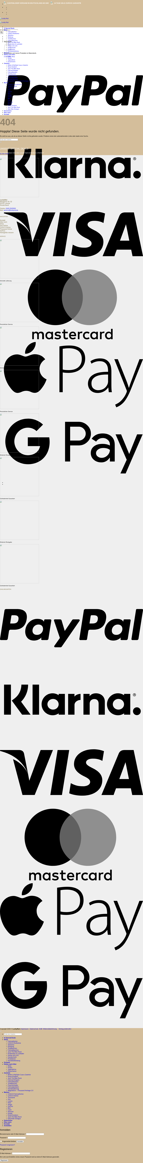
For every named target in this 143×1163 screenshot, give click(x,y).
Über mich (7, 112)
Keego (10, 104)
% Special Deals (9, 28)
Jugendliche (11, 60)
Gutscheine (8, 111)
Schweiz (6, 53)
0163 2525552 (11, 208)
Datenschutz (34, 1029)
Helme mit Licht (12, 46)
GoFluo (10, 97)
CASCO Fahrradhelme (15, 84)
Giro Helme (4, 225)
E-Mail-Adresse (6, 1153)
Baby (9, 56)
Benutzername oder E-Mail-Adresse (13, 1134)
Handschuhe (12, 47)
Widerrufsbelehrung (50, 1029)
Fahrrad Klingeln (13, 70)
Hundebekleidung (13, 51)
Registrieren (4, 1160)
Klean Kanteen (12, 67)
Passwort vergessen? (7, 1145)
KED (9, 93)
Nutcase (10, 102)
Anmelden (20, 1141)
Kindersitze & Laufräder (15, 44)
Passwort (3, 1137)
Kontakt (6, 114)
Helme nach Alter (9, 54)
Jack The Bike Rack (14, 42)
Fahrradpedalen (13, 77)
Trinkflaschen (12, 39)
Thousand (11, 88)
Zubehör (7, 63)
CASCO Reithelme (13, 33)
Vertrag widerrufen (65, 1029)
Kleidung (10, 37)
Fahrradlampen (12, 72)
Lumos (10, 91)
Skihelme (10, 35)
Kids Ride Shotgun (13, 109)
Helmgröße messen (7, 232)
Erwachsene (11, 61)
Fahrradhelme (12, 32)
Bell (9, 98)
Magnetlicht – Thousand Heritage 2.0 (19, 81)
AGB (40, 1029)
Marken (6, 82)
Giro (9, 89)
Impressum (25, 1029)
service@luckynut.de (11, 210)
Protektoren (11, 49)
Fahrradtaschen (13, 40)
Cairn (9, 100)
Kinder (10, 58)
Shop (5, 30)
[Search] (1, 32)
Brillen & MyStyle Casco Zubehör (18, 65)
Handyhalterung (13, 79)
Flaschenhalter (12, 75)
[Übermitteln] (4, 1036)
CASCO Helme (12, 86)
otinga (10, 95)
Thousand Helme (6, 229)
